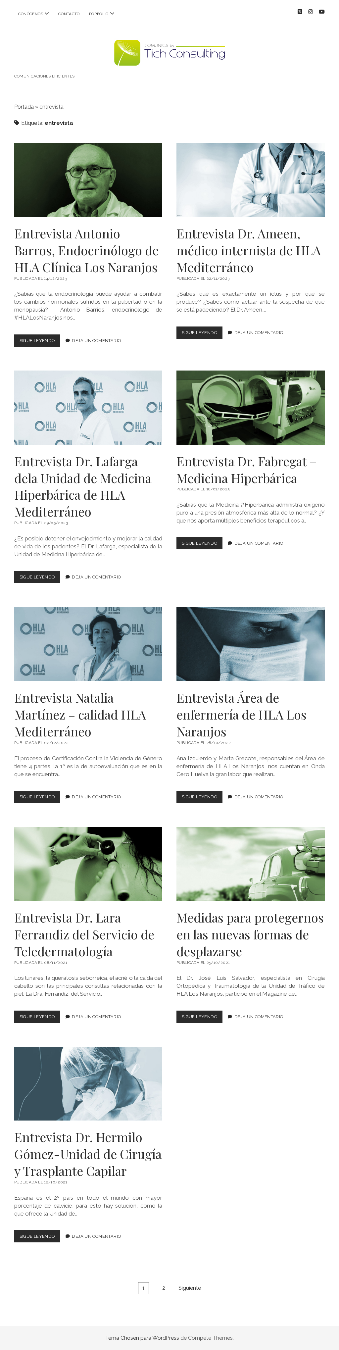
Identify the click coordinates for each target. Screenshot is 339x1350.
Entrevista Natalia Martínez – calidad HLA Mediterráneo (88, 644)
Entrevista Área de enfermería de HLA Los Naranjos (250, 644)
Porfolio (99, 14)
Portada (24, 107)
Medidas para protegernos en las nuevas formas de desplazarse (250, 864)
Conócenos (30, 14)
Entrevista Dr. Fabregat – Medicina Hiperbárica (250, 408)
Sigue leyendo (40, 342)
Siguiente (189, 1288)
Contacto (69, 14)
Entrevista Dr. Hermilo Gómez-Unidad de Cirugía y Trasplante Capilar (88, 1084)
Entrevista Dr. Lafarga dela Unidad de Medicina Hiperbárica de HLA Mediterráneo (88, 408)
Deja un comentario (96, 340)
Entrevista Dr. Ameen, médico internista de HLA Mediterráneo (250, 180)
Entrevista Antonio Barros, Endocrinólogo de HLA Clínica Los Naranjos (88, 180)
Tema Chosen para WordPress (142, 1338)
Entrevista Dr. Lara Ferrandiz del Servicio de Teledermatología (88, 864)
